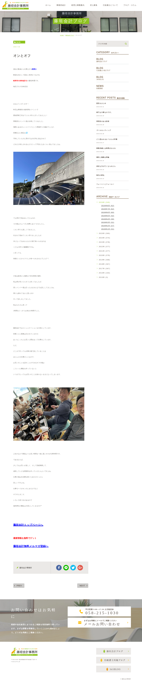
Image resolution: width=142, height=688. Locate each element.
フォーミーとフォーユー (105, 184)
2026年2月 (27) (107, 225)
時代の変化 (100, 175)
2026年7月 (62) (107, 209)
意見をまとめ (101, 103)
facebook (59, 567)
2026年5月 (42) (107, 216)
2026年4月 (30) (107, 219)
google (80, 567)
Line (66, 567)
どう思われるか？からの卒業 (106, 139)
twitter (73, 567)
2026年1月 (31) (107, 229)
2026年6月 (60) (107, 212)
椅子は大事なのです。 (104, 112)
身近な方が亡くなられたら (106, 166)
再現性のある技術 (102, 121)
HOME (62, 35)
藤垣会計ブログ (70, 35)
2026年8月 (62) (107, 206)
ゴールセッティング (103, 130)
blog (18, 42)
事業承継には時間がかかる (106, 148)
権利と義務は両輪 (102, 157)
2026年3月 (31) (107, 222)
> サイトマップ (15, 661)
